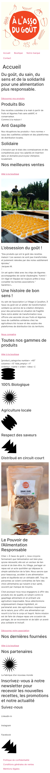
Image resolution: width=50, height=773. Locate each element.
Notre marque (33, 53)
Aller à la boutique (10, 174)
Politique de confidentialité (16, 760)
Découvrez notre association (15, 630)
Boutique (18, 53)
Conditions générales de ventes (18, 764)
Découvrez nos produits (13, 98)
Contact (7, 58)
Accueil (6, 53)
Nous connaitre (8, 334)
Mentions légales (11, 768)
